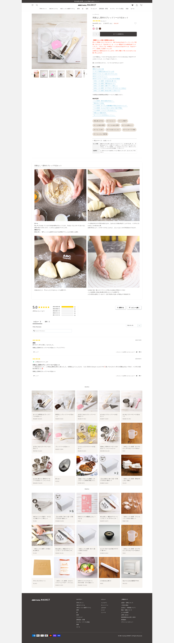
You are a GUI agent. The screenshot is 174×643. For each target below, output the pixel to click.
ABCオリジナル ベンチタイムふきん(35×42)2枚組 (106, 78)
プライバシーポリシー (127, 622)
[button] (137, 352)
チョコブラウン (100, 28)
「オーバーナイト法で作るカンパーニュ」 (104, 115)
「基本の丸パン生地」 (99, 103)
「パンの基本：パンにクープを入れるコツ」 (105, 110)
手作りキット (43, 8)
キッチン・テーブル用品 (117, 8)
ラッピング (94, 8)
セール (132, 8)
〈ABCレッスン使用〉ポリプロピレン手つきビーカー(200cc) (109, 88)
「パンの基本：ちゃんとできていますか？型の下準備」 (108, 108)
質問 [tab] (46, 321)
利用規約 (123, 619)
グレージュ (97, 28)
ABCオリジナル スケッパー (100, 76)
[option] (87, 1)
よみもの (103, 607)
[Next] (86, 74)
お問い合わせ (124, 615)
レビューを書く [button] (135, 307)
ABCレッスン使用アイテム (67, 8)
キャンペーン (104, 605)
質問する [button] (121, 307)
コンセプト (104, 602)
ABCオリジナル (53, 8)
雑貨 (127, 8)
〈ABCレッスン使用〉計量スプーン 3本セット (105, 85)
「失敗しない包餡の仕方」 (100, 113)
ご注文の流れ (124, 605)
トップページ (96, 14)
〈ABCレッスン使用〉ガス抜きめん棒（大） (105, 81)
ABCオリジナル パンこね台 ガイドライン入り (105, 73)
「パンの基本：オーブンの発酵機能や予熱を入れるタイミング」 (110, 105)
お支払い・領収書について (128, 607)
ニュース (103, 612)
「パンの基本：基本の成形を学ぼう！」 (103, 101)
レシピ (103, 610)
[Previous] (33, 74)
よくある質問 (124, 612)
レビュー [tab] (36, 321)
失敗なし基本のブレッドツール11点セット (44, 347)
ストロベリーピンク (94, 28)
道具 (87, 8)
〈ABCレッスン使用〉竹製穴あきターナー (104, 83)
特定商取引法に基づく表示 (128, 617)
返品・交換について (126, 610)
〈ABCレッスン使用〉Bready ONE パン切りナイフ (106, 90)
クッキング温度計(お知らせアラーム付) (103, 71)
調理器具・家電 (103, 8)
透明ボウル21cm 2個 (98, 69)
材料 (78, 8)
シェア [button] (37, 352)
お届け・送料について (127, 602)
